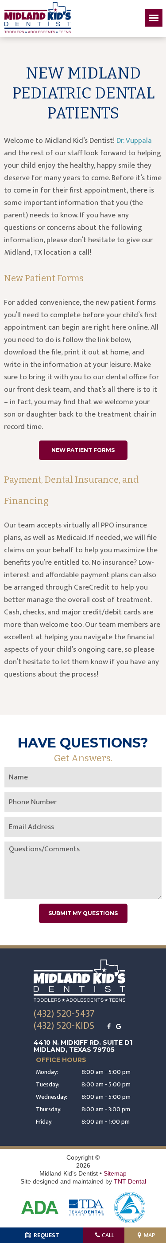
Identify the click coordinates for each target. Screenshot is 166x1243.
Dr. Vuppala (134, 140)
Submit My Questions (83, 913)
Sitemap (115, 1173)
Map (149, 1235)
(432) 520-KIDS (64, 1026)
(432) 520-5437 (64, 1014)
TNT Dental (130, 1181)
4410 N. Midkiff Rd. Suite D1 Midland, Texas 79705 (83, 1046)
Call (108, 1235)
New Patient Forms (83, 450)
